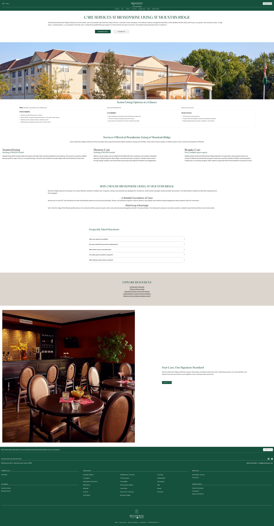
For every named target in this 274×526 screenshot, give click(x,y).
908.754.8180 (252, 463)
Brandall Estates (88, 474)
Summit (85, 492)
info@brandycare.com (265, 463)
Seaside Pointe (6, 491)
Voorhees (160, 474)
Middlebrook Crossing (127, 474)
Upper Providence (198, 494)
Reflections (86, 485)
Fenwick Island (6, 488)
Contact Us (267, 3)
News (116, 522)
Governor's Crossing (127, 492)
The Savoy (195, 477)
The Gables (123, 481)
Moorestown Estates (126, 485)
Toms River (123, 488)
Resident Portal (155, 9)
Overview (117, 9)
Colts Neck (86, 495)
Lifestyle (128, 9)
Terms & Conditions (133, 522)
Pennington (161, 481)
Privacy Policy (123, 522)
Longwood (195, 491)
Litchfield (4, 474)
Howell (159, 488)
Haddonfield (161, 478)
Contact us (268, 449)
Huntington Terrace (198, 474)
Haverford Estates (198, 488)
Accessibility (142, 522)
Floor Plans (134, 9)
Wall (158, 485)
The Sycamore (124, 478)
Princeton (160, 492)
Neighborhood (141, 9)
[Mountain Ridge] (137, 3)
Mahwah (85, 488)
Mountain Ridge (125, 495)
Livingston (86, 478)
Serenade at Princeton (90, 481)
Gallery (148, 9)
